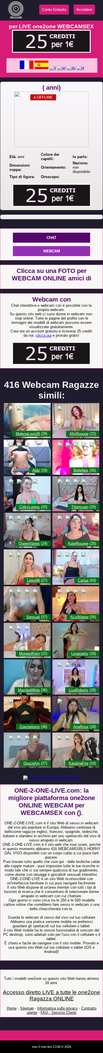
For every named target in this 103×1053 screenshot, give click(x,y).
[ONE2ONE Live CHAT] (27, 437)
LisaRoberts (78, 690)
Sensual (33, 617)
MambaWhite (29, 690)
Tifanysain (79, 507)
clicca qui (44, 335)
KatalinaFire (78, 763)
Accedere (84, 9)
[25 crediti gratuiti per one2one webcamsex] (51, 51)
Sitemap (27, 1008)
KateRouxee (78, 543)
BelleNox (81, 470)
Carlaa (83, 580)
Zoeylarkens (29, 727)
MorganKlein (29, 653)
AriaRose (80, 727)
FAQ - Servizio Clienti (58, 1012)
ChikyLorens (29, 507)
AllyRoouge (79, 434)
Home (12, 1008)
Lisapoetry (79, 653)
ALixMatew (79, 617)
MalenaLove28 (28, 434)
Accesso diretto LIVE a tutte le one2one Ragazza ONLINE (51, 995)
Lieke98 (33, 580)
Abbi (36, 470)
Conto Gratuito (54, 9)
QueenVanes (29, 543)
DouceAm (31, 763)
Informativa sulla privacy (57, 1008)
